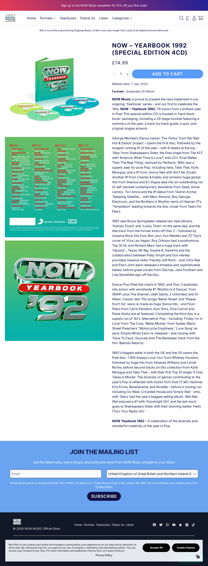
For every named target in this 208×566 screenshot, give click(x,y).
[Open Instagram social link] (167, 524)
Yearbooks (68, 18)
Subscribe (104, 496)
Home (31, 18)
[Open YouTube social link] (174, 524)
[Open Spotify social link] (186, 524)
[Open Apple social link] (180, 524)
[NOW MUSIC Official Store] (10, 18)
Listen (103, 18)
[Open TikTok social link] (193, 524)
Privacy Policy (103, 486)
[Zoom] (54, 88)
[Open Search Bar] (181, 18)
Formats (46, 18)
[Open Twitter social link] (160, 524)
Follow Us (87, 18)
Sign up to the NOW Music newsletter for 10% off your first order (104, 5)
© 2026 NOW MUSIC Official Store (36, 528)
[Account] (194, 18)
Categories (120, 18)
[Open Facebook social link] (154, 524)
